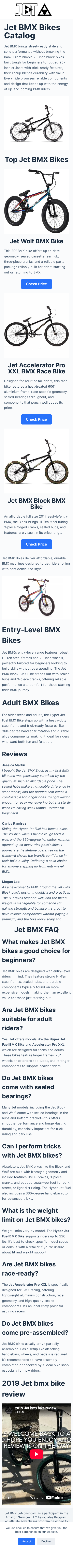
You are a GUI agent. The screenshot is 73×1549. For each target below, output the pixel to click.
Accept (26, 1541)
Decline (46, 1541)
